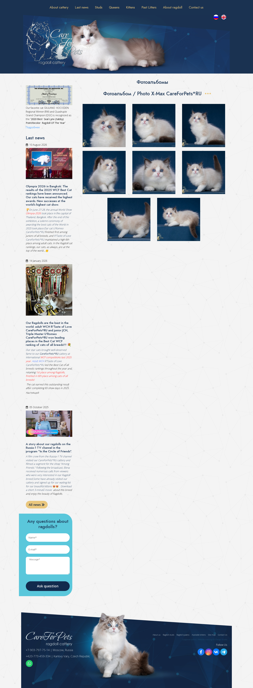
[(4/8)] (104, 172)
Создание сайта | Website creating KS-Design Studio (204, 639)
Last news (81, 7)
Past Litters (148, 7)
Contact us (196, 7)
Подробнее (33, 127)
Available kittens (199, 634)
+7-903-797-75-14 (38, 650)
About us (156, 634)
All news (35, 505)
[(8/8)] (178, 219)
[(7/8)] (129, 219)
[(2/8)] (154, 125)
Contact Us (222, 634)
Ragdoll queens (183, 634)
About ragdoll (172, 7)
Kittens (130, 7)
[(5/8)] (154, 172)
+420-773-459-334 (38, 656)
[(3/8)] (203, 125)
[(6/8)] (203, 172)
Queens (114, 7)
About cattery (59, 7)
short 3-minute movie (40, 490)
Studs (98, 7)
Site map (211, 634)
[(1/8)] (104, 125)
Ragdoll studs (168, 634)
